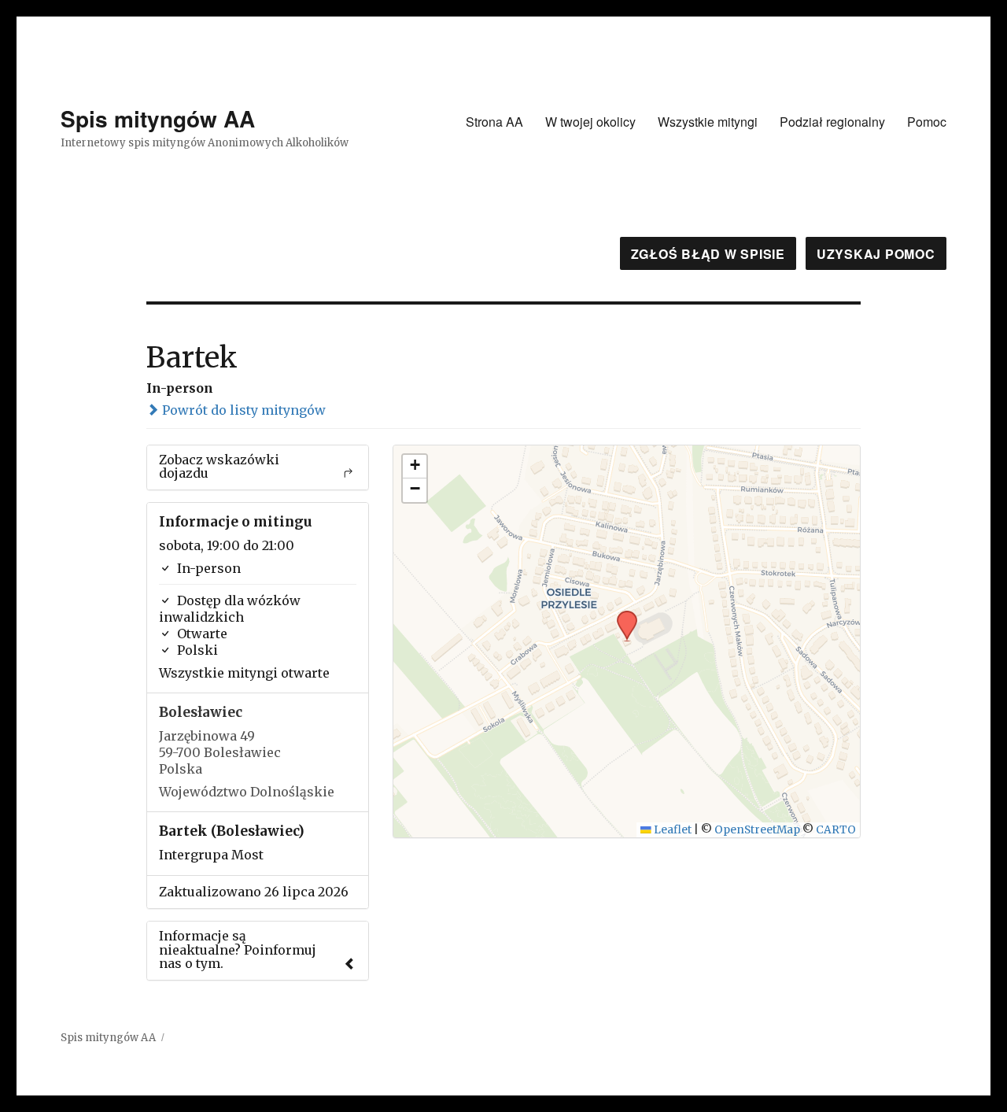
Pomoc (926, 122)
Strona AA (494, 122)
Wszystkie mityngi (708, 122)
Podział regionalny (832, 122)
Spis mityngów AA (158, 118)
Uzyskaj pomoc (876, 254)
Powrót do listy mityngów (242, 410)
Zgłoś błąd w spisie (708, 254)
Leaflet (671, 830)
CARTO (836, 830)
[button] (621, 615)
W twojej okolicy (590, 122)
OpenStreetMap (757, 830)
